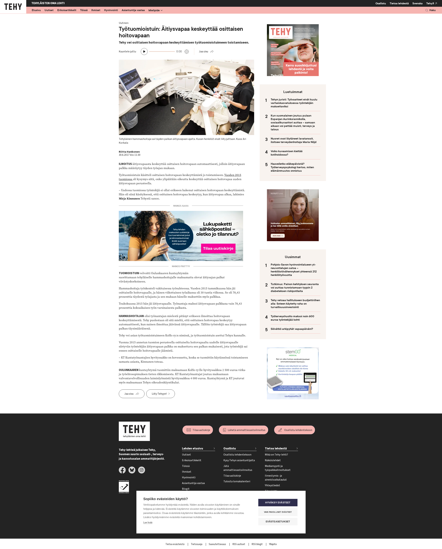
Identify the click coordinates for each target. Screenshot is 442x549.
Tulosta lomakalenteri (236, 481)
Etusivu (36, 10)
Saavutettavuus (218, 544)
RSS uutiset (239, 544)
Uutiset (49, 10)
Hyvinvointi (111, 10)
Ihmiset (95, 10)
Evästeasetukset (278, 521)
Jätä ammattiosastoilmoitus (237, 468)
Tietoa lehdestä (399, 3)
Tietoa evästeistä (175, 544)
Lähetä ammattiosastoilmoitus (246, 430)
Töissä (84, 10)
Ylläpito (273, 544)
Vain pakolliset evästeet (278, 512)
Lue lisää (147, 522)
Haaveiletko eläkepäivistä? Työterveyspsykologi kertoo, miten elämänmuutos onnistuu (292, 167)
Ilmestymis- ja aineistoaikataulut (276, 478)
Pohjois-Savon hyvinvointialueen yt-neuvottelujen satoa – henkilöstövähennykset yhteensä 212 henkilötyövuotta (294, 270)
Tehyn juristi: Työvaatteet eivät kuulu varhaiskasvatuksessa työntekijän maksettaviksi (294, 103)
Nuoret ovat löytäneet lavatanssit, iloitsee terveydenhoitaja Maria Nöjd (293, 140)
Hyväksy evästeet (277, 502)
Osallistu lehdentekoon (298, 430)
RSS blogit (257, 544)
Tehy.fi (430, 3)
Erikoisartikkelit (66, 10)
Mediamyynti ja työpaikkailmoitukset (278, 468)
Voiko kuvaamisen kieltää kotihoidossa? (286, 153)
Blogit (186, 489)
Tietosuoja (197, 544)
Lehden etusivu (192, 448)
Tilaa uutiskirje (201, 430)
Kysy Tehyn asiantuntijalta (239, 460)
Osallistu (381, 3)
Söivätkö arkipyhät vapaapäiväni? (292, 329)
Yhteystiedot (272, 485)
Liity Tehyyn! (159, 394)
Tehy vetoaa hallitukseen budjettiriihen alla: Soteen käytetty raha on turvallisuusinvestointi (295, 304)
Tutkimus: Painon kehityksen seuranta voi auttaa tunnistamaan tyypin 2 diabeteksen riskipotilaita (295, 287)
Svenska (417, 3)
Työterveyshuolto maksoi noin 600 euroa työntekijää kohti (292, 318)
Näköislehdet (273, 460)
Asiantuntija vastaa (133, 10)
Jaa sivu (203, 51)
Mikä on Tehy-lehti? (276, 455)
